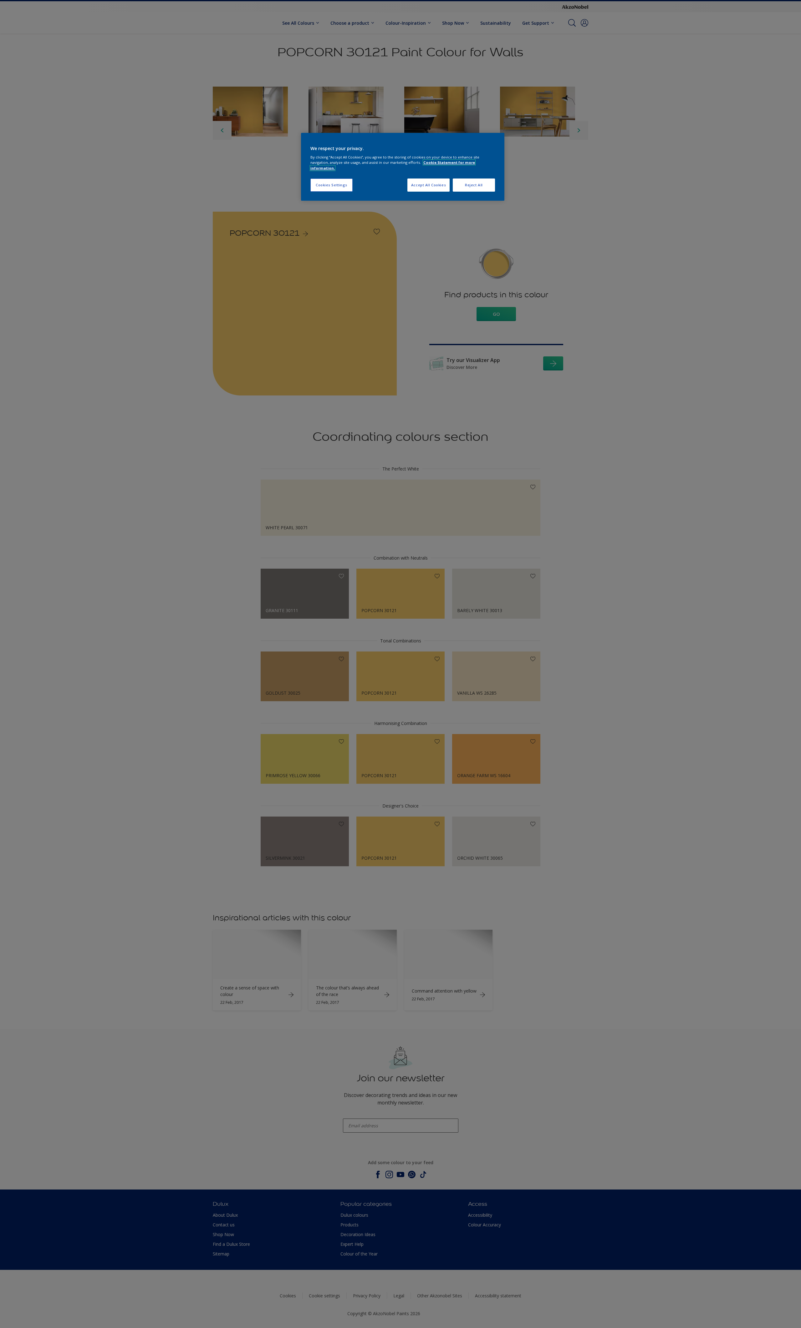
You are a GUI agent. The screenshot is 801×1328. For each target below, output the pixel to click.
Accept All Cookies (428, 185)
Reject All (474, 185)
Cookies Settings (331, 185)
